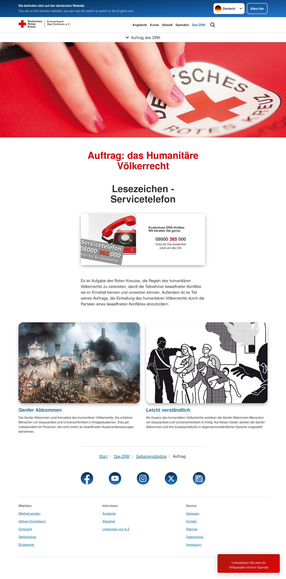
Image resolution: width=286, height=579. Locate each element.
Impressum (193, 544)
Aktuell (167, 25)
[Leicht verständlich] (207, 362)
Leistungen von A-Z (115, 529)
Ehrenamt (25, 529)
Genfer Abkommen (40, 409)
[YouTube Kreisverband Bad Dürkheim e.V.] (115, 478)
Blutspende (26, 544)
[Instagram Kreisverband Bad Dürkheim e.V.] (143, 478)
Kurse (154, 25)
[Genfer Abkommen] (79, 362)
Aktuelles (108, 521)
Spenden (182, 25)
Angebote (139, 25)
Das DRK (199, 25)
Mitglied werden (29, 513)
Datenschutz (194, 537)
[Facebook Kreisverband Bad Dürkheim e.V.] (87, 478)
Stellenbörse (27, 537)
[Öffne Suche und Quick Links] (213, 25)
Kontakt (191, 521)
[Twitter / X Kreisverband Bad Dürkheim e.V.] (171, 478)
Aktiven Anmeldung (32, 521)
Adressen (192, 513)
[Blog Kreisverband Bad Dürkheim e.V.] (199, 478)
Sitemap (191, 529)
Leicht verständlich (168, 409)
